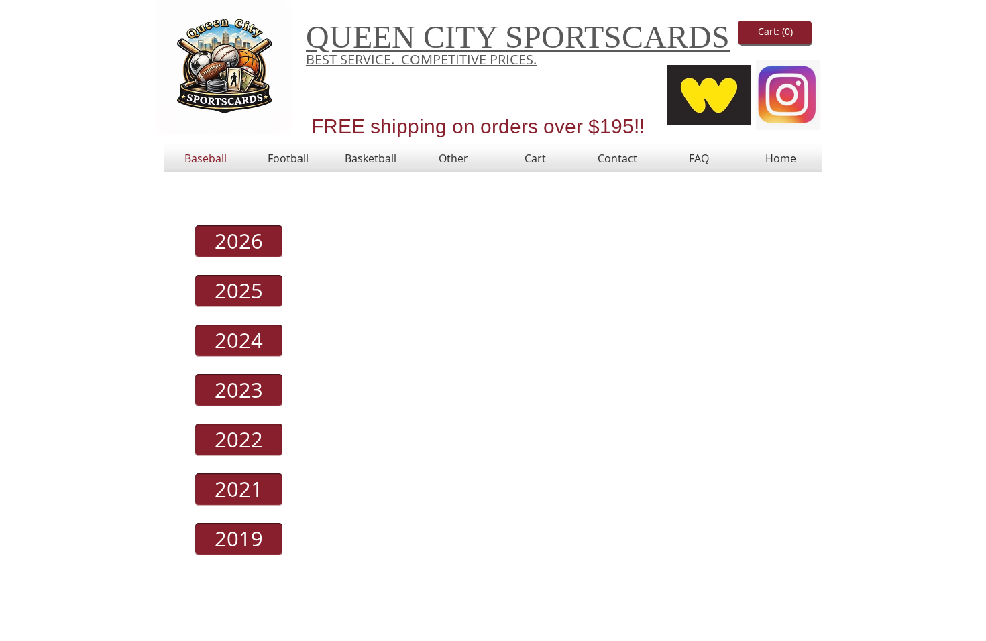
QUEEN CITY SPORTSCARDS (518, 36)
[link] (775, 31)
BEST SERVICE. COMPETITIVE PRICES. (421, 59)
